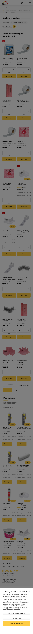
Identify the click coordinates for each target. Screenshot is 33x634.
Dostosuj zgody (16, 618)
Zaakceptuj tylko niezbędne (16, 613)
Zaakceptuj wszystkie (16, 623)
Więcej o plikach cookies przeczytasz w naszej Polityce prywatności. (15, 608)
